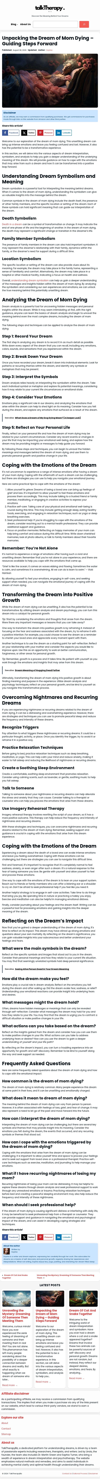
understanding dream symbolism (30, 280)
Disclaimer (93, 1473)
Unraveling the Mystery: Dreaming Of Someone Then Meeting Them (16, 1316)
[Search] (84, 24)
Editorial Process (80, 1473)
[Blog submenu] (17, 24)
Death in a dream (12, 224)
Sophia (49, 50)
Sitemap (6, 1434)
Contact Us (67, 1473)
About (4, 1423)
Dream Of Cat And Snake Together (82, 1312)
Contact (6, 1428)
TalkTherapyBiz (15, 1473)
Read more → (10, 1385)
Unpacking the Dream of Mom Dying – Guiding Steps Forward (47, 1316)
